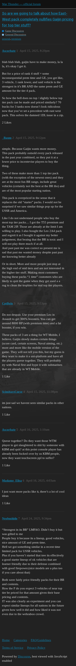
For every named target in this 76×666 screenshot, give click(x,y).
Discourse (24, 656)
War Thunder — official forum (21, 4)
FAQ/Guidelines (41, 640)
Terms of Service (12, 647)
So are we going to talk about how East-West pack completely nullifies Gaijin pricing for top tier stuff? (37, 19)
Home (6, 640)
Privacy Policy (36, 647)
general (6, 38)
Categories (20, 640)
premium (16, 38)
